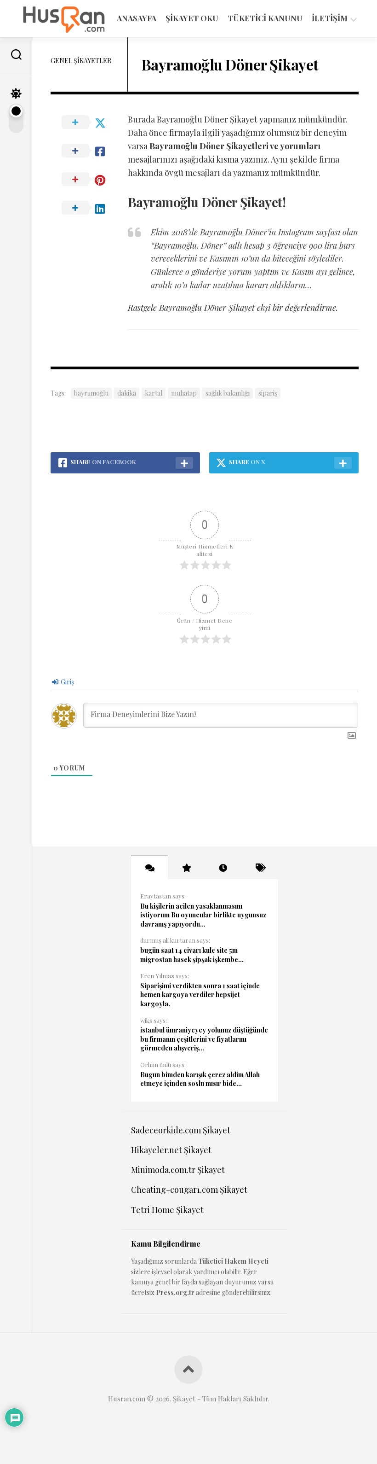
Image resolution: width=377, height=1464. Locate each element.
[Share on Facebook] (89, 151)
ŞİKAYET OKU (192, 18)
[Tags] (259, 868)
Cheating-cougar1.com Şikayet (189, 1189)
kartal (153, 393)
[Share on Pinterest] (89, 179)
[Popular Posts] (186, 868)
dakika (126, 393)
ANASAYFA (136, 18)
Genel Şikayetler (81, 60)
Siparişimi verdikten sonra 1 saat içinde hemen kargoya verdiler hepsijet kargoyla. (200, 994)
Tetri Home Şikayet (167, 1209)
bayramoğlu (91, 393)
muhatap (184, 393)
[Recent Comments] (149, 868)
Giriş (66, 681)
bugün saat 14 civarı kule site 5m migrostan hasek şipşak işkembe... (192, 955)
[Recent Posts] (223, 868)
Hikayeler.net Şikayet (171, 1149)
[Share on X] (89, 122)
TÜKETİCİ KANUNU (265, 18)
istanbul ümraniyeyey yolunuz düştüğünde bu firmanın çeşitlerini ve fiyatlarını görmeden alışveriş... (204, 1039)
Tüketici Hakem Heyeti (233, 1261)
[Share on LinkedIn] (89, 208)
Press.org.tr (175, 1292)
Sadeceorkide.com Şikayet (180, 1130)
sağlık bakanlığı (228, 393)
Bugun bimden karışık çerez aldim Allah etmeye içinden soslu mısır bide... (200, 1079)
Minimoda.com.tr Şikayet (178, 1169)
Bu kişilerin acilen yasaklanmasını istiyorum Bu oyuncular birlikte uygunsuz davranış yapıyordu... (203, 915)
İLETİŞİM (330, 18)
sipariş (267, 393)
